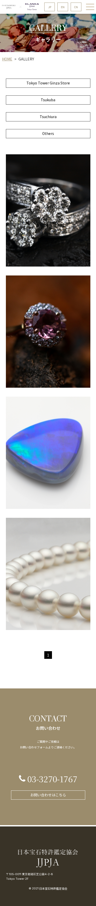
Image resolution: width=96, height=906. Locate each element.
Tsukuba (48, 99)
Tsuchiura (47, 116)
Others (48, 133)
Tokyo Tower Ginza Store (48, 82)
